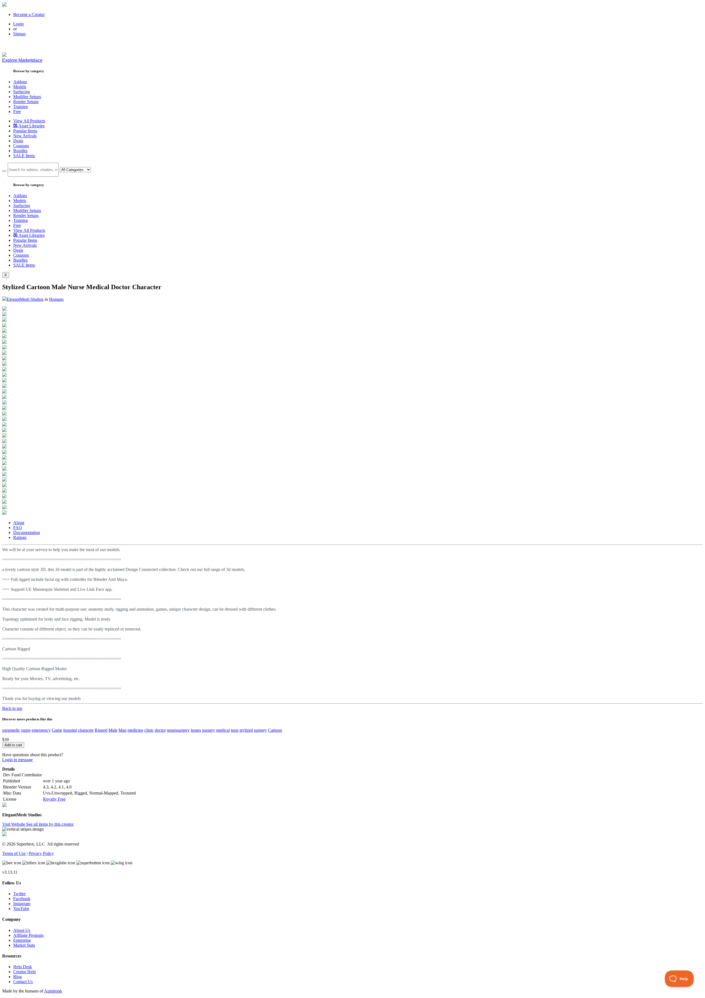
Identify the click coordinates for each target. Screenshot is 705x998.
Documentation (26, 532)
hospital (70, 730)
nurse (26, 730)
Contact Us (23, 981)
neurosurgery (178, 730)
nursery (208, 730)
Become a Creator (29, 14)
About (18, 522)
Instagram (21, 903)
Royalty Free (54, 799)
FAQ (17, 527)
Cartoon (275, 730)
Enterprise (22, 940)
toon (234, 730)
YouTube (21, 908)
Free (17, 111)
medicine (135, 730)
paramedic (11, 730)
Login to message (17, 759)
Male (113, 730)
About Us (21, 930)
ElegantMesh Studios (25, 299)
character (86, 730)
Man (122, 730)
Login (18, 24)
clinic (149, 730)
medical (223, 730)
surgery (260, 730)
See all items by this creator (50, 824)
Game (57, 730)
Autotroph (53, 991)
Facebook (21, 898)
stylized (246, 730)
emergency (41, 730)
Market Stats (24, 945)
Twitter (19, 893)
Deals (18, 140)
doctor (160, 730)
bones (196, 730)
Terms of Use (14, 853)
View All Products (29, 121)
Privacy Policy (41, 853)
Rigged (101, 730)
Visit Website (14, 824)
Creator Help (24, 971)
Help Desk (22, 966)
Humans (56, 299)
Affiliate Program (28, 935)
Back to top (12, 708)
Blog (17, 976)
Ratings (19, 537)
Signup (19, 33)
